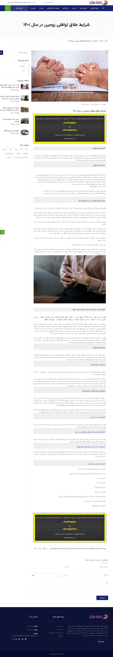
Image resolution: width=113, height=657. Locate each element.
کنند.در (64, 326)
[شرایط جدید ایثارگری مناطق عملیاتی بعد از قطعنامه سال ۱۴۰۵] (24, 109)
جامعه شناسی (9, 153)
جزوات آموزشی (94, 8)
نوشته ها (94, 41)
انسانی (4, 149)
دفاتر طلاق (95, 447)
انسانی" (9, 157)
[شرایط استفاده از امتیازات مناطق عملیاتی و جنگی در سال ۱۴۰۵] (24, 98)
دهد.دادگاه (53, 331)
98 (10, 149)
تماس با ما (32, 8)
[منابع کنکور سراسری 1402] (24, 132)
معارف (18, 153)
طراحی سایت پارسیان (55, 633)
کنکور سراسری (83, 8)
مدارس (74, 8)
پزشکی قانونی (94, 417)
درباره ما (41, 8)
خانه (103, 8)
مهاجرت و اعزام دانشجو (53, 8)
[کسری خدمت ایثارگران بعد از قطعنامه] (24, 121)
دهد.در (42, 324)
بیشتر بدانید (101, 642)
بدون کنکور (65, 8)
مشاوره (26, 153)
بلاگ (101, 41)
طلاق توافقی (91, 464)
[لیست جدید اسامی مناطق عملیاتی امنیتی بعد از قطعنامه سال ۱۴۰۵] (24, 86)
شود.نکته (101, 193)
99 (21, 149)
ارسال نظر (102, 598)
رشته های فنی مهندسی (21, 157)
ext (26, 149)
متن (16, 149)
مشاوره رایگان (19, 8)
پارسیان (52, 654)
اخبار (23, 71)
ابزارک (60, 636)
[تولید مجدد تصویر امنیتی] (33, 575)
